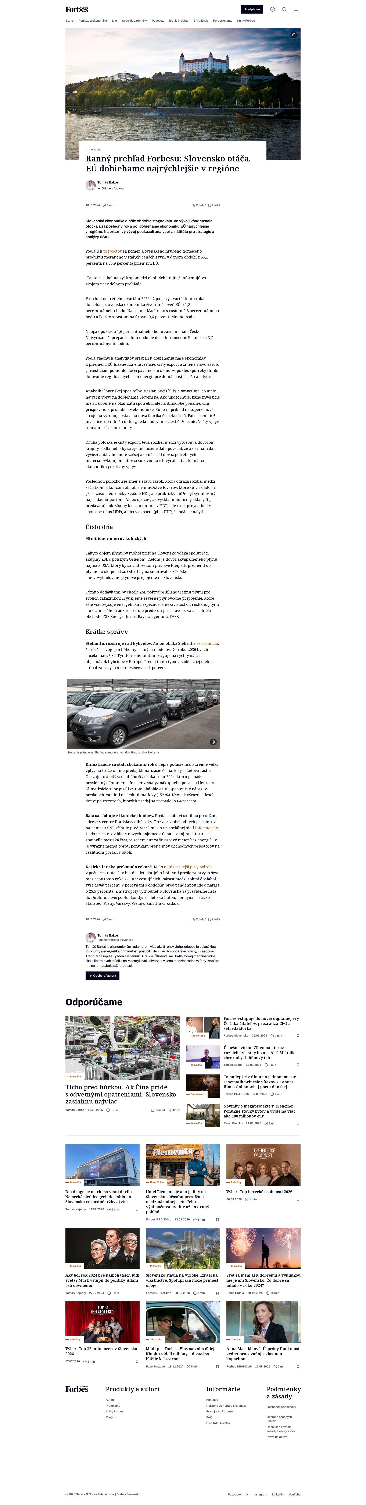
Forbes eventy (222, 20)
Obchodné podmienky (281, 1407)
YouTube (295, 1494)
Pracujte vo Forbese (219, 1411)
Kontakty (212, 1399)
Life (114, 20)
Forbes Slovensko (236, 1035)
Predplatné (252, 9)
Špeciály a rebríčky (134, 20)
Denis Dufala (235, 1293)
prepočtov (112, 251)
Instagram (260, 1494)
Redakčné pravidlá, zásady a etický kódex (281, 1429)
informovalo (206, 827)
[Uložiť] (298, 1036)
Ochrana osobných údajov (279, 1419)
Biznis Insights (178, 20)
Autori (110, 1399)
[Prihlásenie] (272, 9)
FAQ (209, 1417)
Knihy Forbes (246, 20)
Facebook (234, 1494)
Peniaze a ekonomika (93, 20)
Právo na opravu (277, 1436)
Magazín (111, 1417)
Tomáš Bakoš (74, 1110)
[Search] (284, 9)
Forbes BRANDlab (236, 1094)
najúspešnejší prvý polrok (188, 866)
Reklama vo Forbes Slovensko (226, 1405)
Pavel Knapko (233, 1123)
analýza (113, 776)
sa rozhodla (207, 643)
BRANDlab (200, 20)
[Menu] (296, 9)
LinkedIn (278, 1494)
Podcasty (158, 20)
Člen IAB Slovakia (218, 1423)
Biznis (69, 20)
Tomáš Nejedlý (75, 1209)
